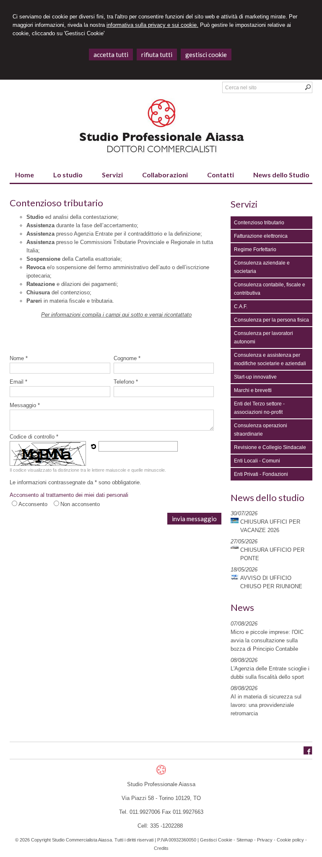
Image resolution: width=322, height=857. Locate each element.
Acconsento (32, 504)
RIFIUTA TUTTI (156, 54)
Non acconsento (80, 504)
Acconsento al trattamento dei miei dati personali (69, 495)
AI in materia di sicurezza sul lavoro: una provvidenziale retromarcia (266, 705)
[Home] (161, 154)
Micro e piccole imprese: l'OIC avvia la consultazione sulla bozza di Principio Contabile (267, 640)
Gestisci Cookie (216, 839)
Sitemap (244, 839)
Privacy (265, 839)
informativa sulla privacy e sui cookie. (152, 25)
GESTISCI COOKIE (206, 54)
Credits (161, 848)
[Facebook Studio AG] (308, 753)
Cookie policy (290, 839)
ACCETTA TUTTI (110, 54)
